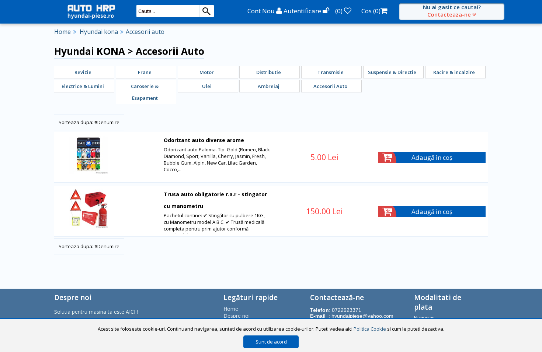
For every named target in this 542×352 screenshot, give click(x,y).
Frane (145, 72)
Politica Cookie (370, 328)
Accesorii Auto (330, 86)
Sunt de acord (271, 341)
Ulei (207, 86)
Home (62, 32)
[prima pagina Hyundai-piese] (91, 12)
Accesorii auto (145, 32)
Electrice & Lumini (83, 86)
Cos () (371, 11)
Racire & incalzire (454, 72)
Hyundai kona (99, 32)
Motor (206, 72)
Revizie (82, 72)
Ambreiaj (268, 86)
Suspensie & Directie (392, 72)
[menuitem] (84, 72)
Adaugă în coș (431, 157)
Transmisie (330, 72)
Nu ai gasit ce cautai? (452, 10)
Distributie (268, 72)
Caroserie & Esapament (145, 92)
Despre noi (236, 315)
